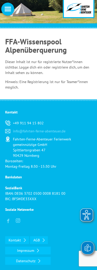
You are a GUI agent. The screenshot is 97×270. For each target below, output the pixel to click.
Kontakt (15, 240)
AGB (37, 240)
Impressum (26, 250)
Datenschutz (26, 261)
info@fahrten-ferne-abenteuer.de (39, 131)
